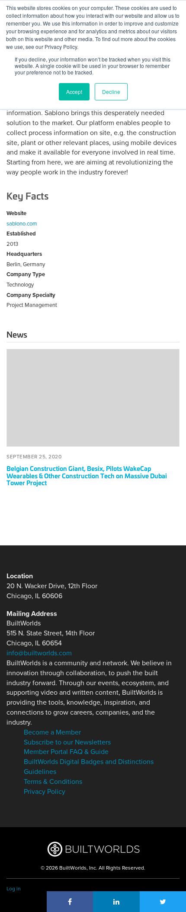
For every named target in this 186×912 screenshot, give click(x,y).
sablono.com (21, 223)
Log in (13, 889)
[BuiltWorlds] (93, 849)
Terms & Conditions (53, 781)
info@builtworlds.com (39, 653)
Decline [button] (111, 91)
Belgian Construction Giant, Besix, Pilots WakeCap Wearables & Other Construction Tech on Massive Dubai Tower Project (86, 475)
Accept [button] (74, 91)
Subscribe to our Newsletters (67, 742)
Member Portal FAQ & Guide (66, 752)
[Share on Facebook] (70, 901)
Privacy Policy (44, 791)
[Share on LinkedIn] (116, 901)
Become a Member (52, 732)
